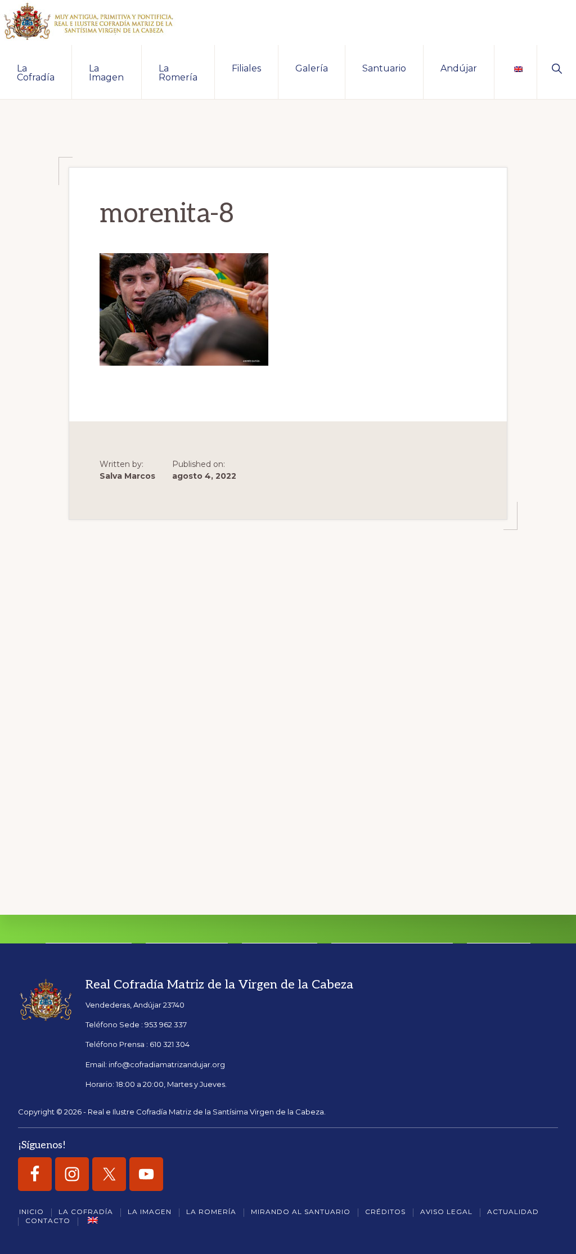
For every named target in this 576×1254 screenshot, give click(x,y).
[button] (556, 67)
